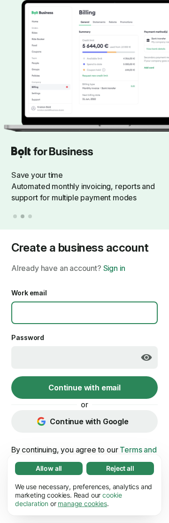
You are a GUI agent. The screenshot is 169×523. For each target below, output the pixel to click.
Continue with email (84, 387)
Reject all (120, 468)
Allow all (49, 468)
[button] (15, 216)
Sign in (114, 268)
